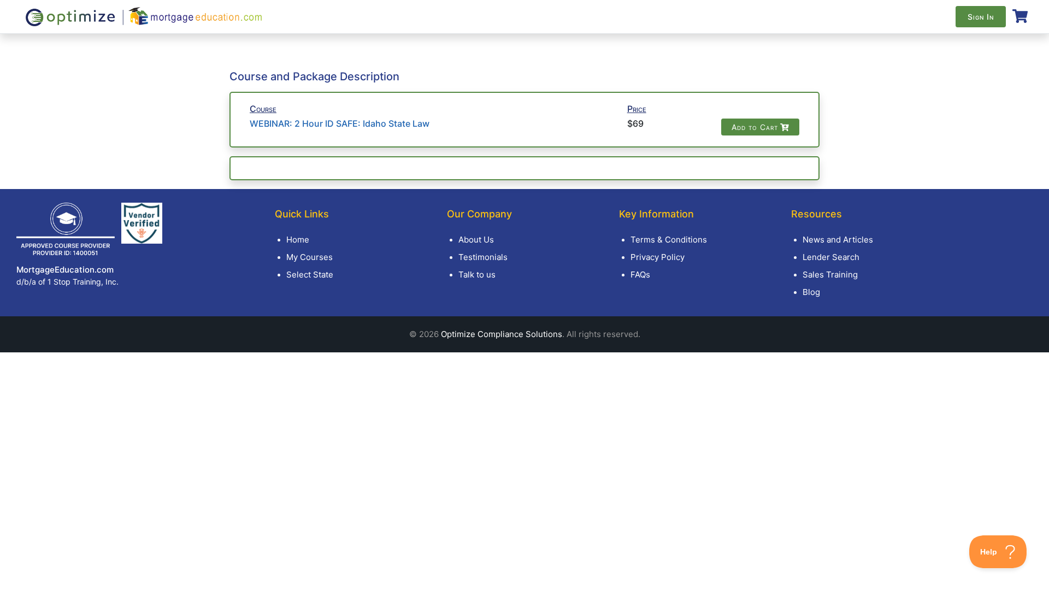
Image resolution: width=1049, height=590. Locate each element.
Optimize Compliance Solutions (501, 334)
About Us (476, 239)
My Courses (309, 257)
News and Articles (838, 239)
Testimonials (483, 257)
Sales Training (830, 274)
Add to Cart (755, 127)
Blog (811, 292)
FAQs (640, 274)
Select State (309, 274)
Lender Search (831, 257)
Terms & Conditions (668, 239)
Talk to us (477, 274)
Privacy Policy (657, 257)
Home (297, 239)
